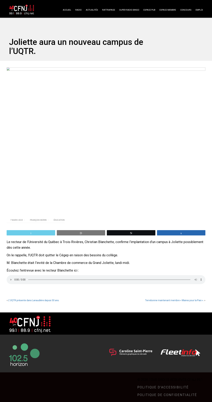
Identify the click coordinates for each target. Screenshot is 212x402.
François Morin (38, 220)
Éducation (59, 220)
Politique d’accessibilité (163, 387)
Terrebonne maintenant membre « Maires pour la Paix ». (174, 300)
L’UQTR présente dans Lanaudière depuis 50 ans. (33, 300)
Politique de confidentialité (167, 395)
